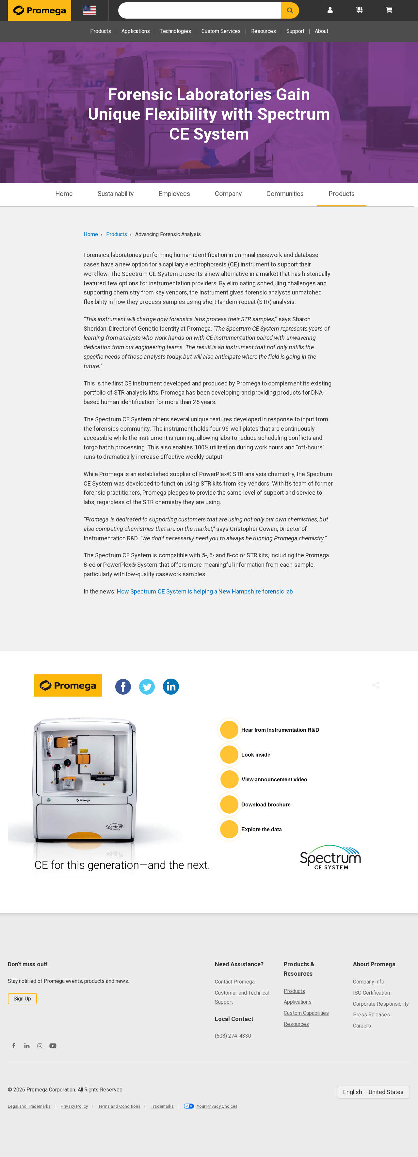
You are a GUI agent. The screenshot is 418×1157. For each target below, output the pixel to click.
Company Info (369, 982)
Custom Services (221, 31)
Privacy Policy (74, 1106)
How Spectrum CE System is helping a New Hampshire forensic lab (206, 591)
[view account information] (330, 10)
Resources (263, 31)
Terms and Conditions (119, 1106)
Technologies (175, 31)
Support (295, 31)
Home (64, 194)
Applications (135, 31)
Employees (174, 194)
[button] (290, 10)
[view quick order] (359, 10)
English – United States (373, 1092)
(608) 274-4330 (233, 1036)
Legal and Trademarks (29, 1106)
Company (228, 194)
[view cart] (388, 10)
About (321, 31)
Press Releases (371, 1015)
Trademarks (162, 1106)
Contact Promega (235, 982)
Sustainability (116, 194)
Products (100, 31)
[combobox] (199, 10)
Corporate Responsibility (381, 1004)
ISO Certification (371, 993)
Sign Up (22, 999)
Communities (285, 194)
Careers (362, 1026)
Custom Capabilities (306, 1013)
